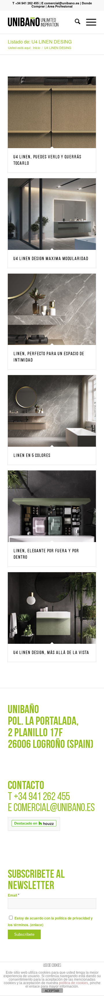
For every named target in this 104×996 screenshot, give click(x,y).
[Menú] (88, 22)
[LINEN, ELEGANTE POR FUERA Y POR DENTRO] (52, 506)
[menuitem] (74, 22)
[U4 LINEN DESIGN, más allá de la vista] (52, 608)
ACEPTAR (52, 991)
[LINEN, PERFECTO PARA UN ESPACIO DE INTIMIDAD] (52, 309)
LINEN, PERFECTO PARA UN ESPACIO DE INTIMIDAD (49, 357)
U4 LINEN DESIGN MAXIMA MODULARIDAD (51, 259)
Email (13, 895)
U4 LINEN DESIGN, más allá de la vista (51, 652)
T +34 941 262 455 (25, 3)
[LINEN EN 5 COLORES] (52, 411)
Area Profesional (60, 6)
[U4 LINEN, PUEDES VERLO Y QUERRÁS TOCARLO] (52, 112)
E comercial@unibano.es (60, 3)
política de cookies (73, 983)
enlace (36, 924)
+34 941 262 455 (42, 797)
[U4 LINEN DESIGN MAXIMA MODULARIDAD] (52, 214)
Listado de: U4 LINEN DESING (40, 41)
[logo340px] (43, 22)
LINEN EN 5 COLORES (32, 455)
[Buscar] (74, 22)
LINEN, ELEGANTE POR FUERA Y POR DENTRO (46, 554)
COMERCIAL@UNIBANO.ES (54, 808)
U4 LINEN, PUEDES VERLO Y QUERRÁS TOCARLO (47, 160)
